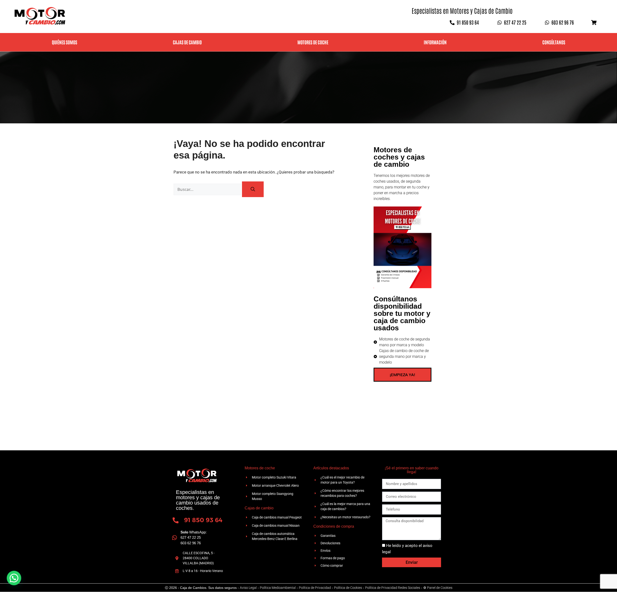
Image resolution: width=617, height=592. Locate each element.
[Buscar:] (208, 189)
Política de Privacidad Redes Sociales (392, 588)
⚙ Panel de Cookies (437, 588)
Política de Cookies (348, 588)
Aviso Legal (248, 588)
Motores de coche (312, 42)
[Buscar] (253, 189)
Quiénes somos (64, 42)
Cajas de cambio (187, 42)
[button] (14, 578)
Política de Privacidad (315, 588)
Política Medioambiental (278, 588)
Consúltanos (553, 42)
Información (435, 42)
